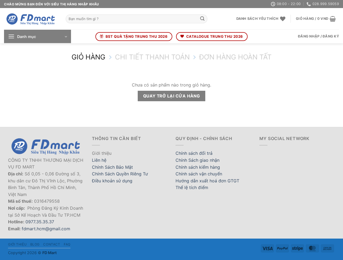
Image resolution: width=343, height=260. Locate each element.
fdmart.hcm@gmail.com (46, 228)
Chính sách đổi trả (194, 153)
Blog (35, 244)
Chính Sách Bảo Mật (112, 167)
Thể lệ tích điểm (192, 187)
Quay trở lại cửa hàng (171, 96)
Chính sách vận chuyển (199, 173)
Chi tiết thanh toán (152, 57)
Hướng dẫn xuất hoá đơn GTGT (207, 180)
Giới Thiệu (17, 244)
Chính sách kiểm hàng (198, 167)
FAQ (67, 244)
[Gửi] (202, 19)
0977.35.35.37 (39, 221)
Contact (51, 244)
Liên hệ (99, 160)
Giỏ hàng (88, 57)
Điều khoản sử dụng (112, 180)
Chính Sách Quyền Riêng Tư (120, 173)
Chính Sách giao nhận (197, 160)
